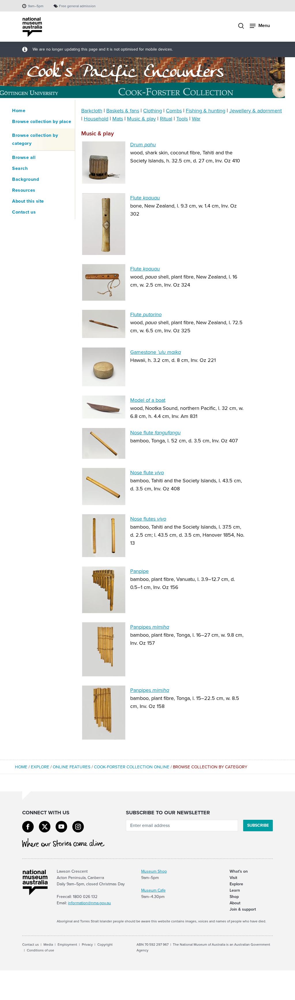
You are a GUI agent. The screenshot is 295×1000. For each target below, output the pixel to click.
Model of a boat (147, 400)
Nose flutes (148, 519)
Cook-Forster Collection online (131, 767)
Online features (71, 767)
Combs (174, 110)
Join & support (243, 909)
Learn (235, 890)
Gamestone (155, 352)
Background (25, 179)
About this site (28, 201)
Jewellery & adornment (255, 110)
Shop (234, 897)
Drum (143, 144)
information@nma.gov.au (89, 903)
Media (48, 944)
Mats (117, 118)
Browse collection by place (41, 121)
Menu (264, 25)
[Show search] (241, 26)
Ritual (166, 118)
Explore (40, 767)
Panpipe (139, 571)
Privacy (87, 944)
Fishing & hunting (205, 110)
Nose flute (155, 432)
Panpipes (149, 627)
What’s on (239, 871)
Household (96, 118)
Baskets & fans (122, 110)
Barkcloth (91, 110)
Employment (67, 944)
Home (18, 110)
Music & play (141, 118)
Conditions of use (40, 950)
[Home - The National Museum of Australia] (32, 27)
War (196, 118)
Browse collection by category (35, 139)
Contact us (24, 212)
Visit (233, 878)
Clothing (152, 110)
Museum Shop (154, 871)
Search (20, 168)
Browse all (23, 157)
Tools (182, 118)
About (235, 903)
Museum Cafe (153, 890)
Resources (23, 190)
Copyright (105, 944)
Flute (145, 197)
